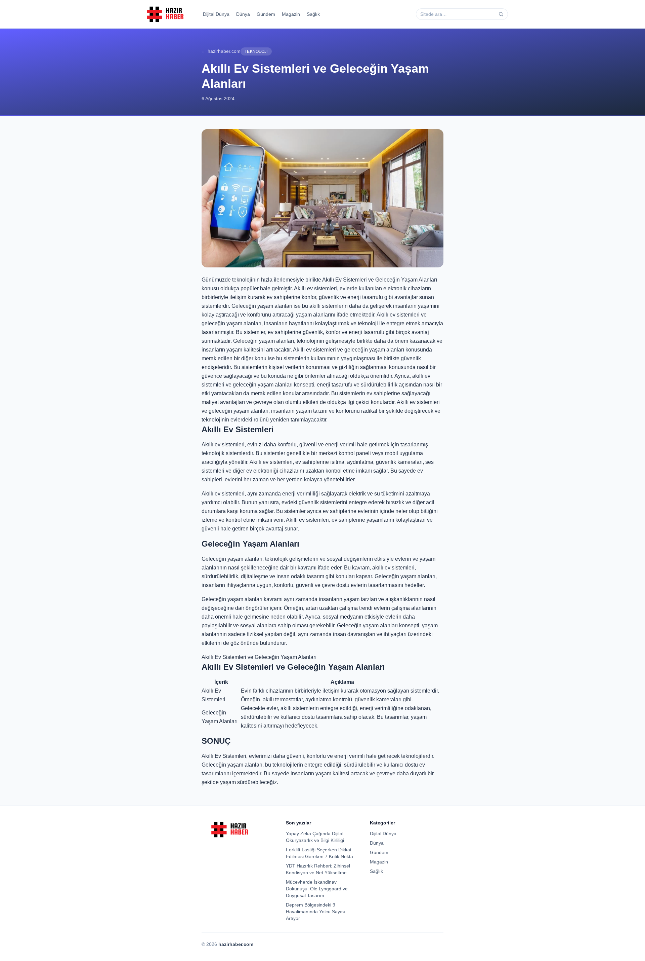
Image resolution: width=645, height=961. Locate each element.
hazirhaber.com (235, 944)
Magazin (291, 14)
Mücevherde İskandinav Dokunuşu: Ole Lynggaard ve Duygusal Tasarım (317, 888)
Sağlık (313, 14)
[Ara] (501, 14)
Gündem (266, 14)
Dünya (243, 14)
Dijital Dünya (216, 14)
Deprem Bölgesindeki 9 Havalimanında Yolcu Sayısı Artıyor (315, 911)
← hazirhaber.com (221, 51)
